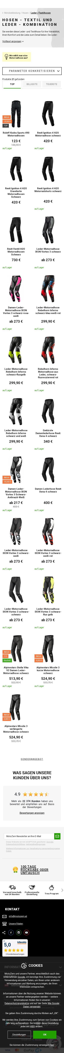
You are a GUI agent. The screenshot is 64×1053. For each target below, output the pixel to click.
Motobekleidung (12, 13)
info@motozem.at (18, 916)
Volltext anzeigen (11, 41)
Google (21, 977)
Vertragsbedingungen (35, 844)
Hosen (25, 13)
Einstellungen (19, 1034)
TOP (12, 84)
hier (52, 1045)
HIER (32, 1026)
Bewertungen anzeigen (32, 813)
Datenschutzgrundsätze (17, 1003)
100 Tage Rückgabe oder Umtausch (35, 869)
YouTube (26, 931)
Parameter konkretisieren (32, 70)
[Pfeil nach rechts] (61, 890)
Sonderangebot (32, 759)
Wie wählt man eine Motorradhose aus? (18, 57)
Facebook (11, 931)
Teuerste (51, 84)
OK (44, 1034)
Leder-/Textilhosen (41, 13)
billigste (32, 84)
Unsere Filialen (16, 924)
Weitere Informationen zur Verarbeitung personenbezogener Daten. (33, 849)
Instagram (18, 931)
